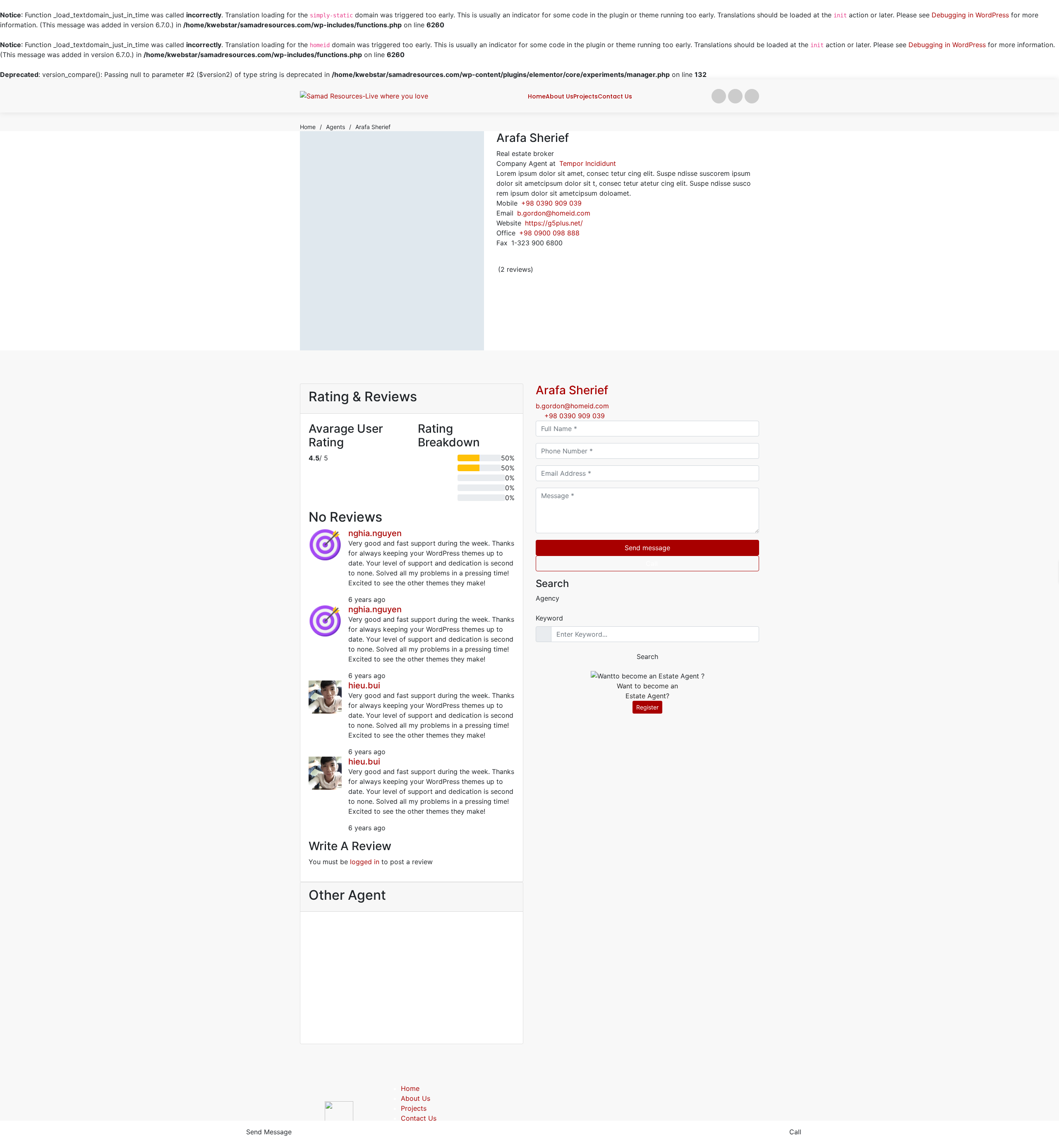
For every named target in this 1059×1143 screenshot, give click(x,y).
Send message (647, 548)
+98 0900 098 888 (549, 233)
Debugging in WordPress (970, 15)
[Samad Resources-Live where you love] (364, 96)
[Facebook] (567, 261)
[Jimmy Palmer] (411, 950)
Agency (547, 598)
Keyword (549, 618)
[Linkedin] (587, 261)
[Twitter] (577, 261)
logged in (364, 862)
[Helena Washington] (339, 950)
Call (652, 563)
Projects (413, 1108)
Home (410, 1088)
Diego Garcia (484, 994)
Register (647, 707)
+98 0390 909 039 (551, 203)
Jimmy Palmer (412, 994)
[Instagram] (598, 261)
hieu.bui (364, 685)
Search (647, 656)
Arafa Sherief (572, 390)
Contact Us (418, 1118)
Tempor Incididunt (587, 163)
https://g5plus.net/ (554, 223)
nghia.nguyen (375, 533)
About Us (415, 1098)
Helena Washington (339, 1001)
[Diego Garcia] (484, 950)
